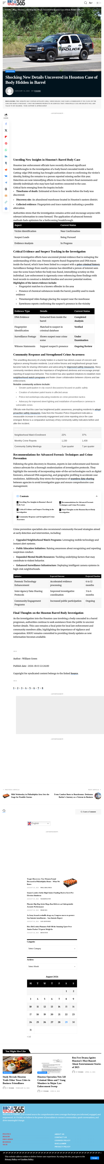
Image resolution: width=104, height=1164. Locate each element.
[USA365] (16, 3)
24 (30, 1022)
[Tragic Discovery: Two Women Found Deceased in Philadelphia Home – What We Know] (70, 883)
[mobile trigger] (5, 3)
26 (44, 1022)
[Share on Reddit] (6, 169)
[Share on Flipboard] (6, 137)
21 (59, 1014)
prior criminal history (88, 264)
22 (66, 1014)
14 (59, 1006)
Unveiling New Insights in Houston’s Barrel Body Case (34, 503)
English (35, 823)
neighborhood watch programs (29, 377)
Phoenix (43, 910)
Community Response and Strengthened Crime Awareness (36, 518)
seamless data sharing (82, 478)
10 (30, 1006)
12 (45, 1006)
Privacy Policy (11, 1159)
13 (52, 1006)
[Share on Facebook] (6, 124)
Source (74, 673)
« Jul (29, 1037)
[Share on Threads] (6, 189)
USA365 (37, 91)
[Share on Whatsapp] (6, 150)
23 (73, 1014)
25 (37, 1022)
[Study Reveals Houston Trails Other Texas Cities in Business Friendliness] (17, 1065)
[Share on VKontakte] (6, 176)
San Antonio (45, 921)
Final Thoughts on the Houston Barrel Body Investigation (77, 511)
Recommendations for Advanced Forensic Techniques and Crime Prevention (76, 503)
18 (37, 1014)
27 (52, 1022)
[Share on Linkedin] (6, 156)
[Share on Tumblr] (6, 163)
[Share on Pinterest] (6, 143)
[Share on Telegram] (6, 182)
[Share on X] (6, 130)
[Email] (6, 195)
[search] (86, 3)
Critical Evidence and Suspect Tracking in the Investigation (35, 510)
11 (38, 1006)
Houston (10, 71)
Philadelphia (46, 887)
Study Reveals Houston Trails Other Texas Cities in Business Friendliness (16, 1080)
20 (52, 1014)
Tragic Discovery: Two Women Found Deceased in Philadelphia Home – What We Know (43, 881)
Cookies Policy (27, 1159)
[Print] (6, 208)
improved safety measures (80, 367)
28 (59, 1022)
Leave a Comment (89, 812)
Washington (45, 899)
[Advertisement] (60, 134)
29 (66, 1022)
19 (45, 1014)
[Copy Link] (6, 202)
